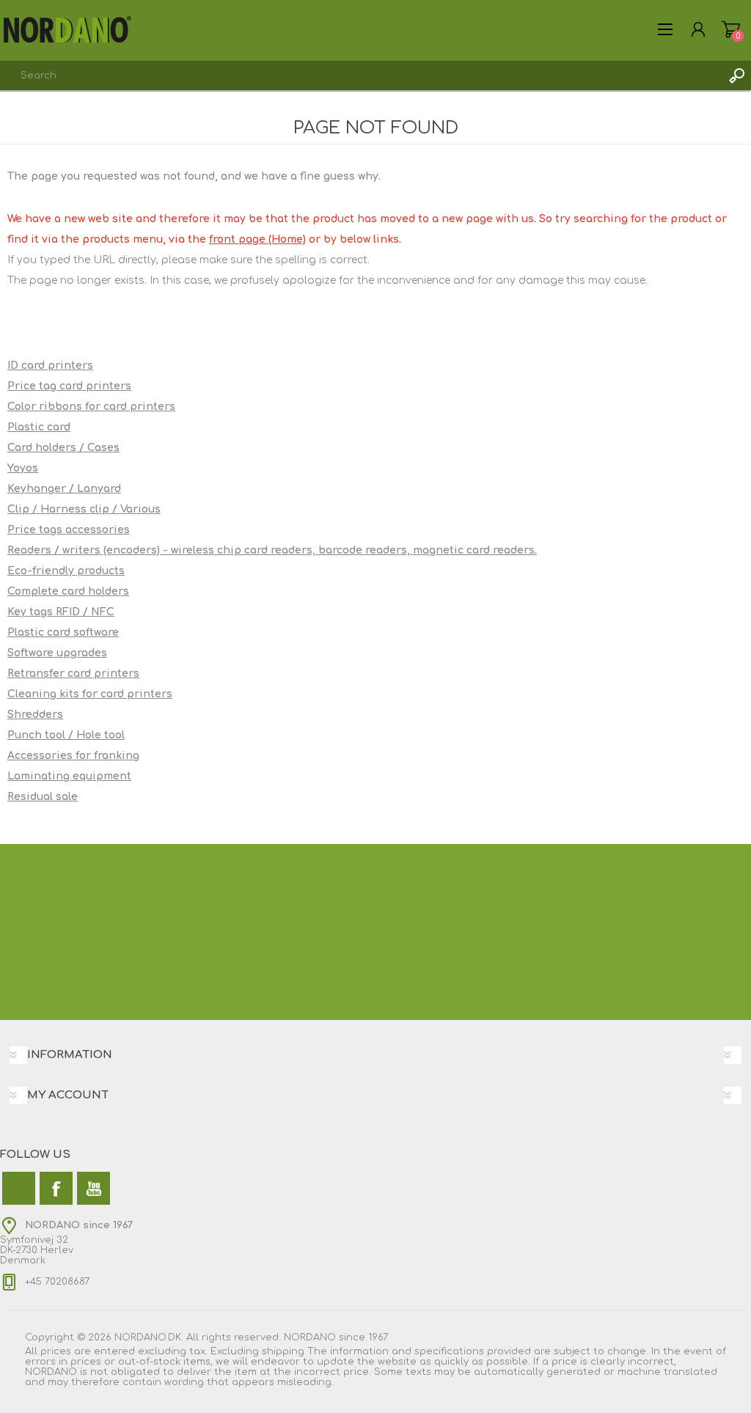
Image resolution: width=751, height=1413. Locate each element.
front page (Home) (257, 239)
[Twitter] (18, 1188)
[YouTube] (93, 1188)
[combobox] (361, 75)
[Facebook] (56, 1188)
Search (736, 75)
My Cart (730, 29)
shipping (283, 1351)
